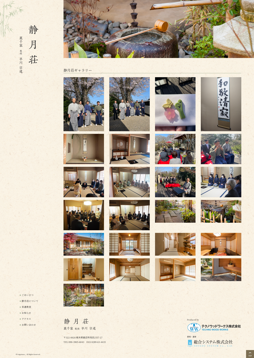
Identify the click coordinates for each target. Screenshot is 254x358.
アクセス (26, 318)
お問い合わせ (29, 324)
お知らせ (26, 313)
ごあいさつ (28, 295)
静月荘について (30, 301)
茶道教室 (26, 307)
